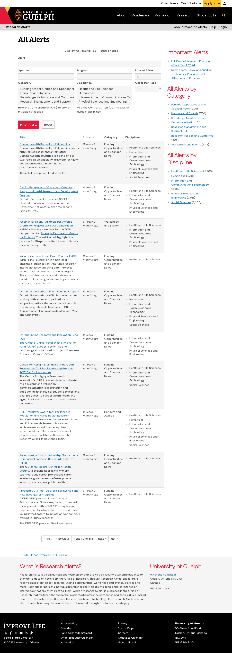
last (115, 538)
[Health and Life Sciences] (104, 89)
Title (22, 137)
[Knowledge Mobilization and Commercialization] (46, 97)
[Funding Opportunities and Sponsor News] (46, 89)
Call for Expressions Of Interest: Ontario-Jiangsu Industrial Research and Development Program (49, 191)
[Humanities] (104, 93)
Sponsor (24, 70)
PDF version (60, 555)
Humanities (178, 176)
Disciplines (84, 83)
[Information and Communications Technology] (104, 97)
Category (24, 83)
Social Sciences (181, 202)
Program (82, 70)
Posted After (144, 70)
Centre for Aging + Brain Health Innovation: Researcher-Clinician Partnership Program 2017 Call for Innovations (47, 368)
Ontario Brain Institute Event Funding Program (49, 291)
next (103, 538)
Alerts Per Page (145, 83)
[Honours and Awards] (46, 93)
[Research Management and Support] (46, 102)
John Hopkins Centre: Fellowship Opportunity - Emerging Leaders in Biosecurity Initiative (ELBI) (49, 459)
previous (65, 538)
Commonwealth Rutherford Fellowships (45, 144)
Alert (21, 58)
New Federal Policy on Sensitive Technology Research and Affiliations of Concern (191, 74)
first (50, 538)
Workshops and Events (186, 144)
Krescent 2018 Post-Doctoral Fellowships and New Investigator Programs (49, 492)
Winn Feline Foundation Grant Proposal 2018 (48, 256)
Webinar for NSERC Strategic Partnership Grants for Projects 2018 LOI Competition (46, 223)
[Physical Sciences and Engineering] (104, 102)
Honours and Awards (184, 113)
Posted (87, 137)
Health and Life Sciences (187, 171)
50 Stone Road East (163, 574)
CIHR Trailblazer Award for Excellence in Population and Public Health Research (45, 414)
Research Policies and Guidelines (192, 135)
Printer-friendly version (36, 555)
